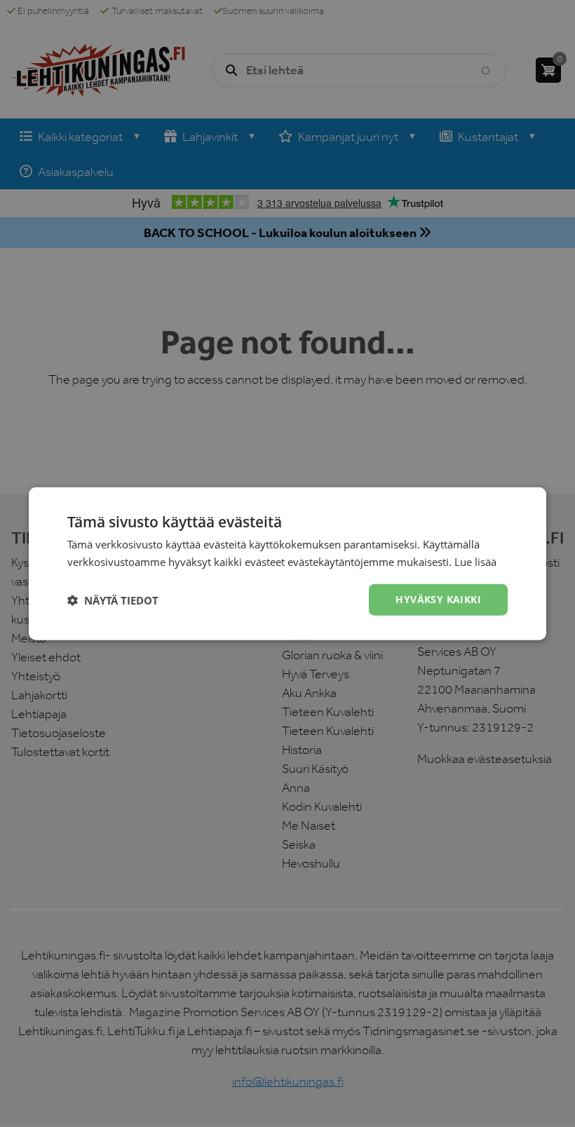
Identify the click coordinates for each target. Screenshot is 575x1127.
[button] (112, 599)
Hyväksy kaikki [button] (438, 599)
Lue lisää (475, 561)
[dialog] (287, 563)
